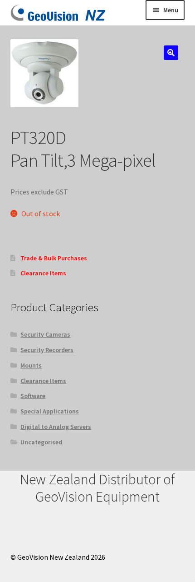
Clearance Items (43, 381)
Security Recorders (46, 350)
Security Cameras (45, 334)
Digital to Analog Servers (55, 427)
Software (32, 396)
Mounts (31, 365)
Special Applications (49, 411)
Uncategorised (41, 442)
